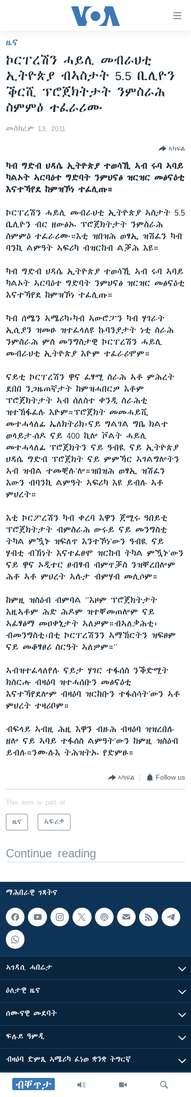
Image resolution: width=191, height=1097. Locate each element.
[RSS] (148, 917)
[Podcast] (104, 917)
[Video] (123, 1085)
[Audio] (81, 1085)
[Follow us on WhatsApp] (15, 939)
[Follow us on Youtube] (37, 917)
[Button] (172, 149)
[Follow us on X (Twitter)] (81, 917)
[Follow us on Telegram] (171, 917)
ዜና (12, 42)
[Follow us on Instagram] (59, 917)
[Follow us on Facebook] (15, 917)
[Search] (164, 1085)
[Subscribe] (126, 917)
